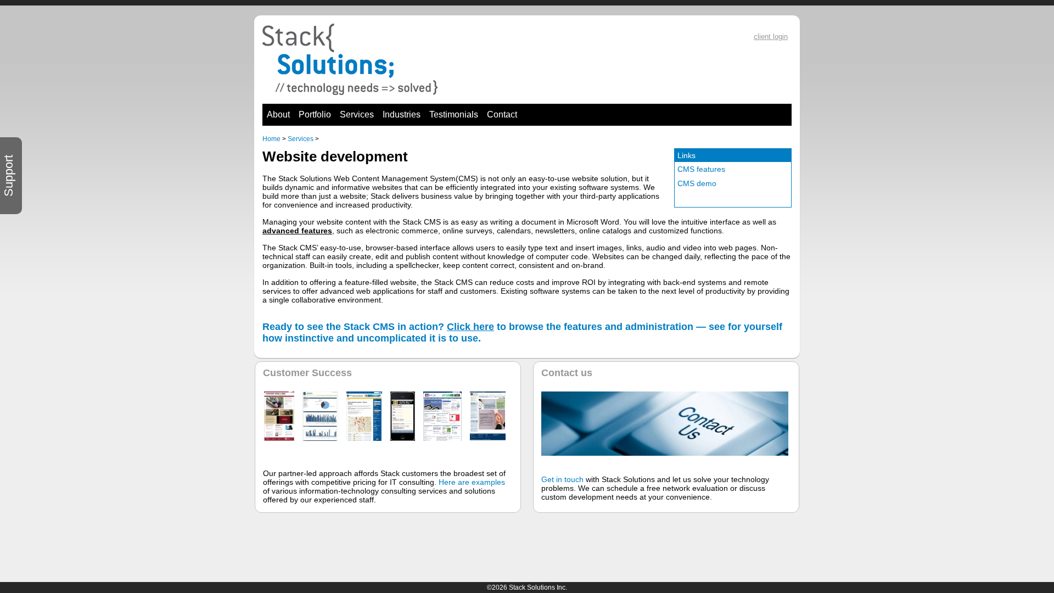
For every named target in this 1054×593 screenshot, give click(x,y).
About (278, 114)
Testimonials (453, 114)
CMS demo (696, 183)
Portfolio (315, 114)
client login (771, 36)
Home (271, 139)
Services (357, 114)
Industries (402, 114)
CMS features (701, 169)
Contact (502, 114)
